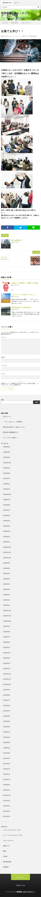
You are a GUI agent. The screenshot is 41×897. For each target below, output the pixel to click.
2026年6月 (6, 447)
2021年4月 (6, 716)
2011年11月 (7, 795)
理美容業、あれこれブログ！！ (15, 14)
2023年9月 (6, 563)
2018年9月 (6, 742)
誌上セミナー (7, 416)
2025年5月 (6, 489)
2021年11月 (7, 679)
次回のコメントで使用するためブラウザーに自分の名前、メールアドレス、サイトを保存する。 (20, 384)
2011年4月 (6, 811)
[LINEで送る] (33, 227)
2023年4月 (6, 589)
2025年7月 (6, 478)
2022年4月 (6, 653)
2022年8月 (6, 631)
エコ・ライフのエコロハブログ (12, 835)
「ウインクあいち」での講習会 (12, 422)
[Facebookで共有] (7, 227)
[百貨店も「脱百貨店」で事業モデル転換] (6, 286)
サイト (3, 374)
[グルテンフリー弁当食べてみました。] (6, 298)
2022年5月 (6, 647)
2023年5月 (6, 584)
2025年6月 (6, 484)
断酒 (4, 851)
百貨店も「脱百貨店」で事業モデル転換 (25, 283)
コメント (4, 337)
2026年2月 (6, 457)
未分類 (5, 856)
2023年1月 (6, 605)
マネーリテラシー (17, 36)
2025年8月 (6, 473)
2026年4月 (6, 452)
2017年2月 (6, 763)
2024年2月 (6, 536)
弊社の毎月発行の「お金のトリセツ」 (14, 427)
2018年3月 (6, 748)
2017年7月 (6, 758)
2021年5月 (6, 711)
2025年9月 (6, 468)
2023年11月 (7, 552)
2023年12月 (7, 547)
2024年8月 (6, 505)
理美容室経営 (33, 36)
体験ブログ (25, 36)
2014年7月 (6, 779)
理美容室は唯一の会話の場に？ (22, 307)
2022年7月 (6, 637)
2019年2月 (6, 737)
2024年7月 (6, 510)
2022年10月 (7, 621)
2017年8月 (6, 753)
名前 (3, 357)
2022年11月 (7, 616)
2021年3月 (6, 721)
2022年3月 (6, 658)
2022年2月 (6, 663)
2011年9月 (6, 800)
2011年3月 (6, 816)
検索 (2, 400)
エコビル (4, 257)
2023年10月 (7, 558)
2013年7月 (6, 790)
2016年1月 (6, 774)
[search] (38, 7)
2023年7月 (6, 573)
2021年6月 (6, 705)
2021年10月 (7, 684)
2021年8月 (6, 695)
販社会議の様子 (17, 240)
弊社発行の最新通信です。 (11, 432)
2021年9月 (6, 689)
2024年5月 (6, 521)
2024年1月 (6, 542)
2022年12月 (7, 610)
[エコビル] (35, 260)
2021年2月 (6, 727)
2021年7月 (6, 700)
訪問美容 (6, 867)
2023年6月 (6, 579)
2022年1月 (6, 668)
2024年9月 (6, 499)
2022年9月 (6, 626)
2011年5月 (6, 806)
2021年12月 (7, 674)
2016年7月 (6, 769)
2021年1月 (6, 732)
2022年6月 (6, 642)
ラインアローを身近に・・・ (12, 437)
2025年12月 (7, 463)
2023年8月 (6, 568)
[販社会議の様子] (6, 244)
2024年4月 (6, 526)
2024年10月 (7, 494)
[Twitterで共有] (20, 227)
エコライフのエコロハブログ (12, 830)
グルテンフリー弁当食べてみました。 (24, 294)
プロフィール (20, 885)
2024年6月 (6, 515)
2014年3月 (6, 785)
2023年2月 (6, 600)
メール (4, 365)
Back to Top (20, 877)
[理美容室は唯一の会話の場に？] (6, 311)
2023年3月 (6, 594)
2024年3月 (6, 531)
